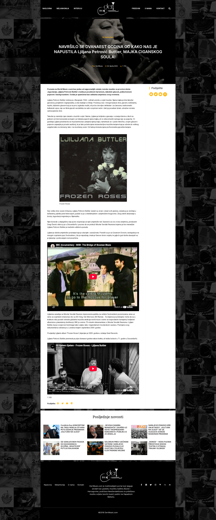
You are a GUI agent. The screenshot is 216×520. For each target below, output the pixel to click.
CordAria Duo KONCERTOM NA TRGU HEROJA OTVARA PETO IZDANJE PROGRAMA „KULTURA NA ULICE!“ (73, 428)
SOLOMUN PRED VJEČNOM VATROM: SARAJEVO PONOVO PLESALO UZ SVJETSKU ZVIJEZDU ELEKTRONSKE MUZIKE (116, 446)
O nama (148, 8)
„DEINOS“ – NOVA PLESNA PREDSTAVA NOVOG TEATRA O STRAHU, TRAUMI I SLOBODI (159, 445)
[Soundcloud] (169, 484)
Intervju (78, 8)
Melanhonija (63, 8)
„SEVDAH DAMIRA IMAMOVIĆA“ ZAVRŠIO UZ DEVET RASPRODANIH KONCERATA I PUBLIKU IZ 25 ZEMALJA (116, 429)
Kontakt (160, 8)
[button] (169, 8)
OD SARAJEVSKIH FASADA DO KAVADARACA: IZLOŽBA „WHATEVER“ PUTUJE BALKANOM (72, 445)
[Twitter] (150, 484)
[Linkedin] (146, 484)
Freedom (136, 8)
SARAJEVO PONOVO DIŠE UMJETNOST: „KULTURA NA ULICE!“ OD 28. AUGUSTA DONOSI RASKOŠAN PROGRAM (159, 429)
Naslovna (47, 8)
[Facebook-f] (141, 484)
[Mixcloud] (164, 484)
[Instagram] (155, 484)
